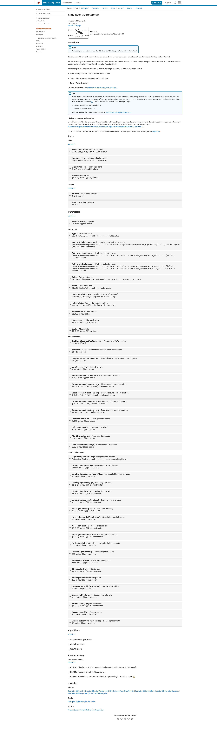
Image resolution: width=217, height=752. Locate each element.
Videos (129, 8)
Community (67, 3)
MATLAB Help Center (51, 3)
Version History (41, 49)
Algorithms (39, 46)
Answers (139, 8)
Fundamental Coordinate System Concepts (101, 88)
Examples (84, 8)
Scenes (120, 8)
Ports (38, 41)
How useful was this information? (125, 715)
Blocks (105, 8)
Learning (77, 3)
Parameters (39, 43)
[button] (175, 2)
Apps (113, 8)
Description (39, 34)
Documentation (72, 8)
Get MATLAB (156, 3)
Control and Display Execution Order (118, 112)
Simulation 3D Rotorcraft (43, 29)
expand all (71, 144)
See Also (38, 52)
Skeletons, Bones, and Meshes (47, 38)
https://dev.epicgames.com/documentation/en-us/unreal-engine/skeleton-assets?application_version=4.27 (105, 127)
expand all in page (74, 26)
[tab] (125, 151)
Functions (95, 8)
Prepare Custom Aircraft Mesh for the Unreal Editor (86, 710)
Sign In (168, 3)
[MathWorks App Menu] (179, 2)
